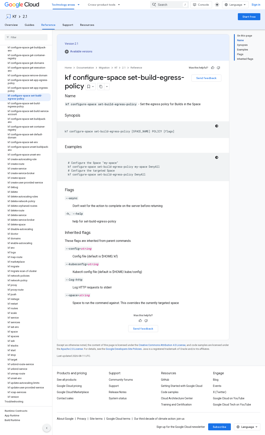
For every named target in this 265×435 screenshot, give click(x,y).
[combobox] (169, 4)
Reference (48, 25)
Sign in (256, 4)
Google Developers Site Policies (124, 348)
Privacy (81, 418)
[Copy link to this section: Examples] (86, 147)
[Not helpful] (218, 68)
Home (68, 67)
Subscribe (219, 427)
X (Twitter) (219, 392)
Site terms (96, 418)
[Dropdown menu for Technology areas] (79, 4)
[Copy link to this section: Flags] (78, 190)
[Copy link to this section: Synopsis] (84, 115)
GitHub (165, 379)
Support (67, 25)
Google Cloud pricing (69, 385)
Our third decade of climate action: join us (159, 418)
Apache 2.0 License (72, 348)
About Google (65, 418)
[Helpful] (213, 68)
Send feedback (206, 78)
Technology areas (63, 4)
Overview (11, 25)
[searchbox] (26, 37)
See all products (66, 379)
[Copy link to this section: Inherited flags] (94, 233)
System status (118, 398)
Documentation (85, 67)
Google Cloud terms (118, 418)
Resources (87, 25)
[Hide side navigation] (47, 428)
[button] (78, 51)
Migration (104, 67)
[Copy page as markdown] (100, 86)
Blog (215, 379)
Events (217, 385)
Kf (14, 16)
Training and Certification (176, 404)
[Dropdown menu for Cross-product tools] (120, 4)
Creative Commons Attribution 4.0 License (162, 345)
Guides (29, 25)
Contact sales (65, 398)
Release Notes (117, 392)
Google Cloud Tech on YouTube (232, 404)
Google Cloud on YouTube (228, 398)
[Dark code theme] (217, 126)
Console (203, 4)
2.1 (25, 16)
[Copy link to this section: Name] (79, 96)
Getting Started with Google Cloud (181, 385)
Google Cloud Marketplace (73, 392)
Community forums (121, 379)
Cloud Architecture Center (177, 398)
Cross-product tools (101, 4)
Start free (249, 16)
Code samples (169, 392)
